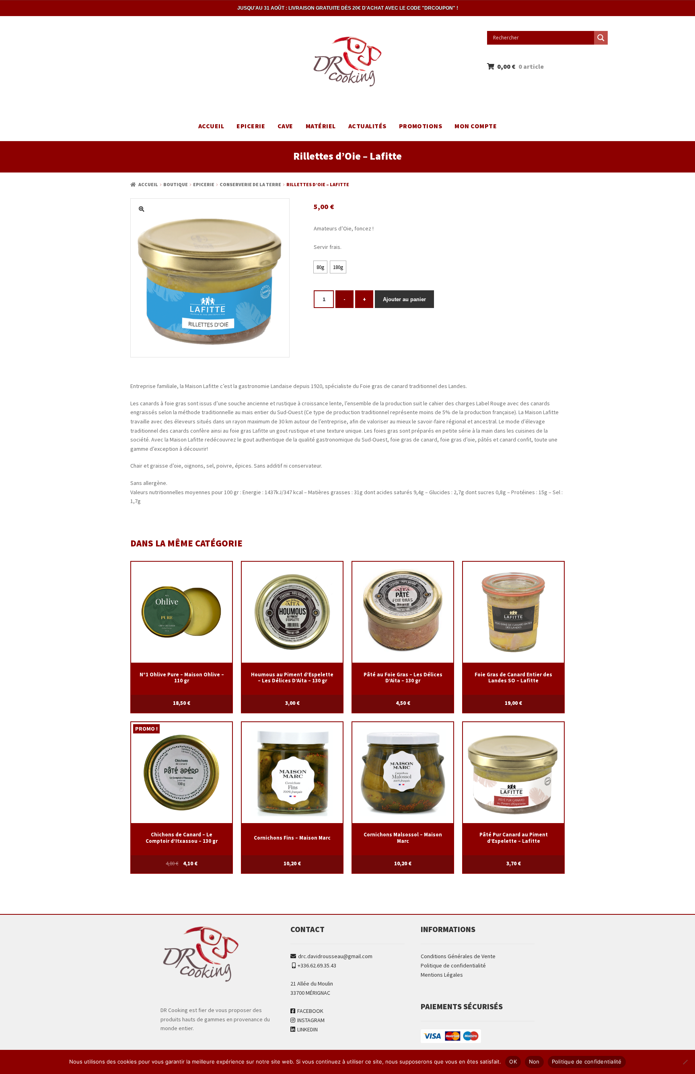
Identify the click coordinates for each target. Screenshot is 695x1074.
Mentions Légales (442, 974)
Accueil (211, 126)
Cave (285, 126)
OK (513, 1061)
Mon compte (475, 126)
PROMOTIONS (420, 126)
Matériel (321, 126)
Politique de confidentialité (453, 965)
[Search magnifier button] (601, 38)
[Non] (685, 1062)
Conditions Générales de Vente (458, 956)
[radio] (320, 267)
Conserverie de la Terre (250, 184)
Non (534, 1061)
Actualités (367, 126)
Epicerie (250, 126)
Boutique (175, 184)
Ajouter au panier (404, 299)
